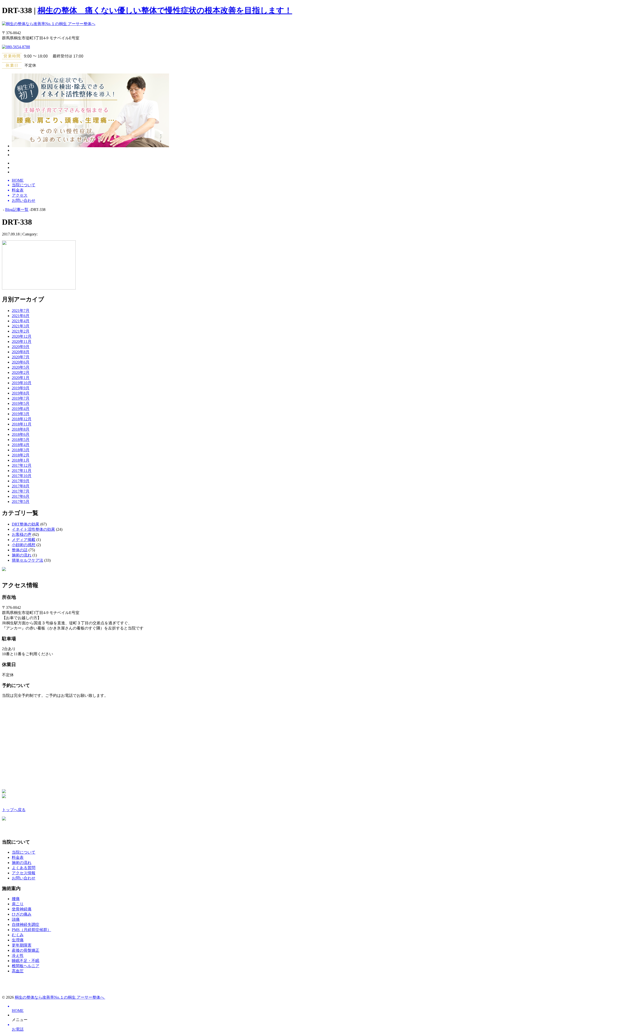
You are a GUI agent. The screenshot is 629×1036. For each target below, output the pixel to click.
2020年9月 (20, 347)
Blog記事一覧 (17, 209)
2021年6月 (20, 316)
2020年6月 (20, 362)
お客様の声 (21, 534)
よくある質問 (23, 868)
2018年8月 (20, 429)
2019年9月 (20, 388)
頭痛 (16, 919)
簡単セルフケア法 (27, 560)
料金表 (18, 857)
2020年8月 (20, 352)
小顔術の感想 (23, 545)
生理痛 (18, 940)
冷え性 (18, 955)
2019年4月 (20, 409)
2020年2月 (20, 372)
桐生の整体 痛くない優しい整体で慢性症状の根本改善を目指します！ (165, 10)
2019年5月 (20, 403)
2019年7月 (20, 398)
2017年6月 (20, 496)
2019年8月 (20, 393)
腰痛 (16, 899)
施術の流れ (21, 555)
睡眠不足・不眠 (25, 961)
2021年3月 (20, 326)
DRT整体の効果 (25, 524)
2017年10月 (21, 476)
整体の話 (20, 550)
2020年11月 (21, 341)
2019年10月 (21, 383)
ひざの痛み (21, 914)
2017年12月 (21, 465)
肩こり (18, 904)
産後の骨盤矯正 (25, 950)
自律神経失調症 (25, 924)
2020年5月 (20, 367)
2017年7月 (20, 491)
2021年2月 (20, 331)
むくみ (18, 935)
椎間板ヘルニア (25, 966)
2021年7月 (20, 310)
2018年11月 (21, 424)
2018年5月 (20, 440)
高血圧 (18, 971)
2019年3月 (20, 414)
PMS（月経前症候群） (31, 930)
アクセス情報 (23, 873)
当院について (23, 852)
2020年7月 (20, 357)
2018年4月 (20, 445)
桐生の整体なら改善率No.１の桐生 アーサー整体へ (60, 997)
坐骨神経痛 (21, 909)
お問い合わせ (23, 878)
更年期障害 (21, 945)
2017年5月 (20, 501)
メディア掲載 (23, 540)
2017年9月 (20, 481)
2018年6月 (20, 434)
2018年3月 (20, 450)
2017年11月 (21, 470)
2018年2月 (20, 455)
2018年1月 (20, 460)
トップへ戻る (14, 810)
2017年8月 (20, 486)
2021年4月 (20, 321)
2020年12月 (21, 336)
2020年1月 (20, 378)
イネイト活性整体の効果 (33, 529)
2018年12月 (21, 419)
